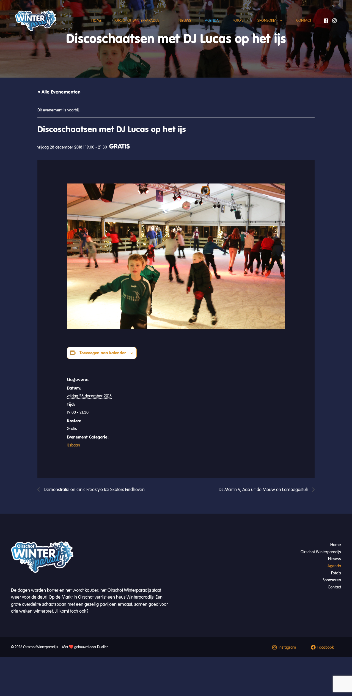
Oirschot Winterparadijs (137, 20)
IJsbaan (73, 445)
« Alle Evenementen (59, 92)
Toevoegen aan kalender (102, 352)
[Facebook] (326, 20)
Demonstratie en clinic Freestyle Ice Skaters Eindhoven (94, 489)
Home (96, 20)
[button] (162, 20)
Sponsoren (267, 20)
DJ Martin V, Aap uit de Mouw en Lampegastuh (264, 489)
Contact (303, 20)
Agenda (212, 20)
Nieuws (184, 20)
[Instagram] (334, 20)
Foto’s (238, 20)
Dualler (102, 647)
